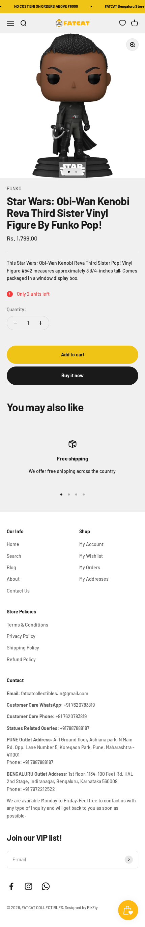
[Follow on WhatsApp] (45, 886)
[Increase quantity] (40, 323)
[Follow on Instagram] (28, 886)
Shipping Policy (23, 647)
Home (13, 544)
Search (14, 556)
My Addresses (94, 579)
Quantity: (16, 309)
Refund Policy (21, 659)
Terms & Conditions (27, 625)
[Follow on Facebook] (11, 886)
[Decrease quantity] (15, 323)
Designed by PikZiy (81, 907)
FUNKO (14, 188)
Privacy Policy (21, 636)
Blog (11, 567)
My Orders (89, 567)
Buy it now (72, 375)
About (13, 579)
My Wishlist (91, 556)
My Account (91, 544)
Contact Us (18, 591)
